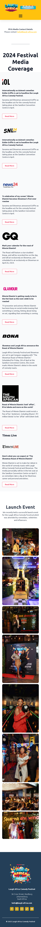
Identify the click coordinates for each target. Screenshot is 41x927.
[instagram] (22, 909)
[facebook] (12, 909)
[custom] (27, 909)
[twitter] (17, 909)
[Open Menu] (20, 16)
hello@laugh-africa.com (27, 32)
